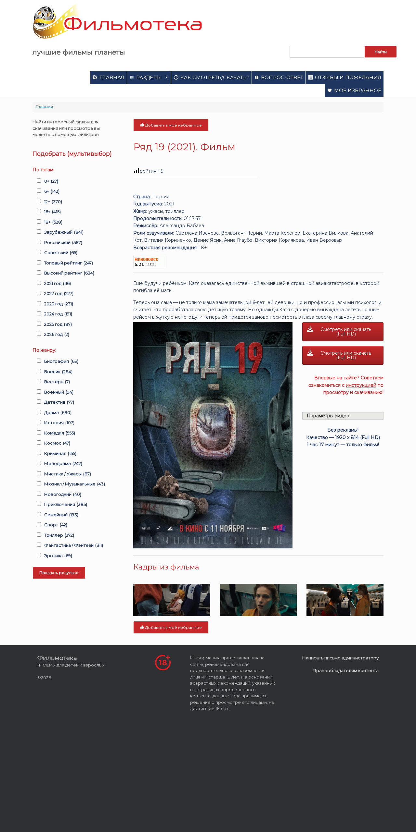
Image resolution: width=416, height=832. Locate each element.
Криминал (60, 453)
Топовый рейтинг (68, 262)
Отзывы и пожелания (348, 77)
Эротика (58, 555)
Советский (60, 252)
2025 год (58, 324)
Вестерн (57, 381)
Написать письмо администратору (340, 657)
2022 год (58, 293)
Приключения (65, 504)
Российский (63, 242)
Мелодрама (63, 463)
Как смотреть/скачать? (214, 77)
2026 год (56, 334)
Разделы (149, 77)
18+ (53, 222)
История (59, 422)
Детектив (59, 402)
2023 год (58, 303)
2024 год (58, 313)
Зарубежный (64, 232)
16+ (52, 211)
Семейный (61, 514)
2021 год (57, 283)
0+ (51, 181)
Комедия (59, 432)
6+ (51, 191)
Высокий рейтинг (69, 272)
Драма (58, 412)
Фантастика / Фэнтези (73, 545)
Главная (111, 77)
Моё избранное (357, 90)
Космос (57, 443)
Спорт (55, 524)
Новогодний (62, 494)
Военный (58, 392)
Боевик (58, 371)
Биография (61, 361)
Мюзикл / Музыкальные (74, 483)
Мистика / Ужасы (67, 473)
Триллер (59, 535)
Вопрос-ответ (282, 77)
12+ (53, 201)
